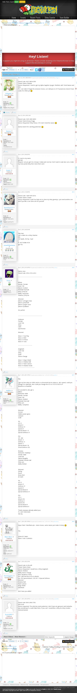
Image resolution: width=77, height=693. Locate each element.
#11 (73, 78)
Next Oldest (8, 637)
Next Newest (20, 637)
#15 (73, 229)
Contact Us (6, 684)
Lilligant (8, 93)
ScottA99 (8, 615)
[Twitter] (36, 71)
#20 (73, 599)
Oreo (8, 281)
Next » (26, 70)
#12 (73, 115)
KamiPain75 (8, 208)
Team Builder (64, 17)
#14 (73, 192)
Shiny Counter (50, 17)
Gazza (8, 131)
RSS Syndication (45, 684)
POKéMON (15, 23)
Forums (23, 17)
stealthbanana (9, 245)
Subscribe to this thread (10, 648)
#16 (73, 267)
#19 (73, 561)
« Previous (11, 70)
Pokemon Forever (6, 23)
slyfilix (8, 390)
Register (22, 2)
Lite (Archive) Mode (34, 684)
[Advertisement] (38, 39)
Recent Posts (35, 17)
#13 (73, 154)
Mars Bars (8, 537)
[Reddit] (43, 71)
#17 (73, 375)
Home (14, 17)
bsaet (8, 170)
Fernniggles (8, 576)
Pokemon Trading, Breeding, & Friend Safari (30, 23)
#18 (73, 521)
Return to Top (24, 684)
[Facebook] (39, 71)
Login (16, 2)
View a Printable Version (10, 646)
